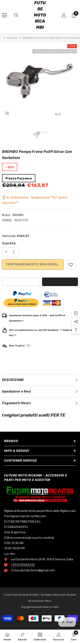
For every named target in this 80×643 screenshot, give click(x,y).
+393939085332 (23, 565)
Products (12, 37)
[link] (22, 636)
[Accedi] (64, 15)
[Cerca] (16, 15)
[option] (40, 81)
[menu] (4, 15)
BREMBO (18, 215)
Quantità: (9, 243)
